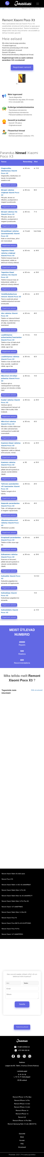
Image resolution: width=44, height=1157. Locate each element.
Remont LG (22, 1117)
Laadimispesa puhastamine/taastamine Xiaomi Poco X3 (11, 337)
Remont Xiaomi (14, 8)
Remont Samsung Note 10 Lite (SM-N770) (22, 1124)
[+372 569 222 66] (7, 3)
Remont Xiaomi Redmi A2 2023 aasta (13, 874)
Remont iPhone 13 (22, 1114)
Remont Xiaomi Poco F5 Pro (10, 929)
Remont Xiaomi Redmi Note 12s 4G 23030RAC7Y (17, 896)
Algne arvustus (34, 714)
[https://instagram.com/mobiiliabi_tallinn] (18, 1056)
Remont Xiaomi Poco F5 (9, 918)
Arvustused (22, 1147)
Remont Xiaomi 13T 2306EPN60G (12, 907)
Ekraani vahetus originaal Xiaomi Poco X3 (10, 192)
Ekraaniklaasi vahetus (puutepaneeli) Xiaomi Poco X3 (10, 233)
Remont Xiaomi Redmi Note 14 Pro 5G (14, 890)
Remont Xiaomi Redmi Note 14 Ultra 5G (14, 912)
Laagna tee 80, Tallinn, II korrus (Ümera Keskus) (22, 1065)
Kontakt (22, 1140)
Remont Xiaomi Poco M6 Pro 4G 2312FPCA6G (16, 923)
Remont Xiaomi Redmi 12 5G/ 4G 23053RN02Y (16, 885)
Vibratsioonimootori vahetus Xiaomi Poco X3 (10, 523)
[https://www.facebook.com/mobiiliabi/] (13, 1056)
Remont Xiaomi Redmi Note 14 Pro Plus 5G (15, 901)
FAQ (22, 1144)
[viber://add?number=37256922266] (24, 1056)
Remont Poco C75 (7, 879)
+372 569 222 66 (23, 1050)
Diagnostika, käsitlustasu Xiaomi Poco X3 (9, 171)
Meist (22, 1137)
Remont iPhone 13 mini (22, 1104)
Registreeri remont (22, 67)
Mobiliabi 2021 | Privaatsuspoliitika (22, 1154)
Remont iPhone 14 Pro (22, 1100)
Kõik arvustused (36, 690)
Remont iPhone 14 (22, 1110)
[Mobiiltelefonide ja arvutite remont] (22, 3)
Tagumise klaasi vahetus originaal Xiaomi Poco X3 (8, 253)
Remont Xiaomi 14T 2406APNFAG (12, 934)
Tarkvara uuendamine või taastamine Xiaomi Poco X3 (10, 486)
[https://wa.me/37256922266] (29, 1056)
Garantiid (22, 1134)
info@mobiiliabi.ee (23, 1047)
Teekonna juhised (22, 1027)
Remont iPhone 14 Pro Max (22, 1097)
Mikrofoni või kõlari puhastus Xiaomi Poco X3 (10, 378)
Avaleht (3, 8)
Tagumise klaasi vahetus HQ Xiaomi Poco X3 (9, 275)
